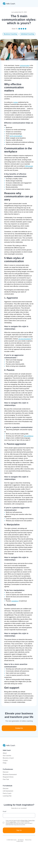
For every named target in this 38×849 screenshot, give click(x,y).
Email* (4, 811)
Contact (5, 760)
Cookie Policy (13, 822)
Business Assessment (10, 774)
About (5, 753)
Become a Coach (8, 758)
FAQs (4, 763)
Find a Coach (7, 793)
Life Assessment (8, 791)
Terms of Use (31, 820)
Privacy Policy (24, 820)
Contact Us (19, 728)
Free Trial (6, 779)
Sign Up (19, 830)
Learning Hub (7, 796)
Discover (5, 772)
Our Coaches (7, 755)
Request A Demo (8, 777)
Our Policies (21, 840)
